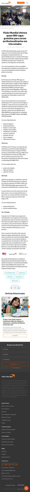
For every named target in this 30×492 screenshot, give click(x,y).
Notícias (4, 454)
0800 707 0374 (6, 473)
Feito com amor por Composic (21, 485)
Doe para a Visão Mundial (8, 439)
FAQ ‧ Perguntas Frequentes (9, 414)
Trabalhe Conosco (6, 420)
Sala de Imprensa (6, 457)
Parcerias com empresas (8, 444)
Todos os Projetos (6, 432)
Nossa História (5, 409)
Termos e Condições (16, 367)
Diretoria (4, 411)
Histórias (4, 451)
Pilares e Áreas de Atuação (8, 429)
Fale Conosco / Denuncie (8, 467)
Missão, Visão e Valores (8, 406)
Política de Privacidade (21, 489)
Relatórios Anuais (6, 417)
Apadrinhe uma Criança (7, 442)
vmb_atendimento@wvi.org (8, 470)
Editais (3, 423)
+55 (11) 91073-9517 (7, 479)
